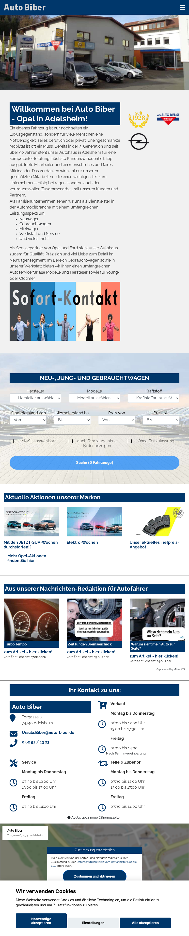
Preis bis (161, 413)
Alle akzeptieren (145, 923)
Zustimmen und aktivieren (94, 876)
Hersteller (35, 391)
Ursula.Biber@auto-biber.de (48, 732)
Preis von (116, 413)
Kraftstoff (153, 391)
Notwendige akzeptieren (41, 921)
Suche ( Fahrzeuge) (94, 462)
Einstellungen (93, 923)
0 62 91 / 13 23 (35, 742)
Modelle (94, 391)
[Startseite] (25, 7)
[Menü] (182, 7)
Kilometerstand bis (72, 413)
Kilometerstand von (28, 413)
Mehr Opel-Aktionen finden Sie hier (26, 558)
